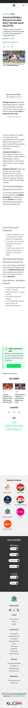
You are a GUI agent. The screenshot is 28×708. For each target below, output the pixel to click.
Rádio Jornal (14, 683)
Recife (14, 549)
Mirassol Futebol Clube (14, 429)
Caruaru (14, 554)
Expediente (14, 649)
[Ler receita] (8, 97)
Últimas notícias (14, 619)
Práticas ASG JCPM (14, 636)
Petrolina (14, 566)
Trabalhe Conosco (14, 654)
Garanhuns (14, 560)
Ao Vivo (14, 422)
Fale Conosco (14, 651)
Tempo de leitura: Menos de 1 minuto (14, 97)
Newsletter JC (14, 666)
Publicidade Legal (14, 668)
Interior (14, 583)
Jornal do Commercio (14, 680)
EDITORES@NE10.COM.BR (17, 696)
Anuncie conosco (14, 671)
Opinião (14, 624)
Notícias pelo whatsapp (14, 663)
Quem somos (14, 634)
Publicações (14, 646)
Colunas (14, 621)
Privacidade (14, 639)
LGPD (14, 644)
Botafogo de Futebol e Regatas (14, 426)
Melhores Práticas (14, 641)
